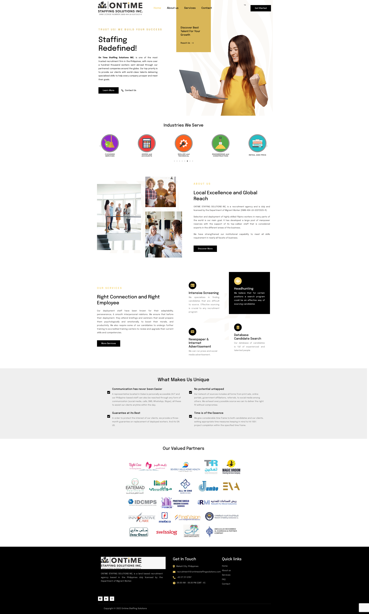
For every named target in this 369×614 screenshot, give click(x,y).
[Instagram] (112, 599)
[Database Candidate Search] (238, 327)
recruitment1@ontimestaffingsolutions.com (199, 572)
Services (190, 8)
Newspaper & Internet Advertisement (200, 343)
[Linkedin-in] (106, 599)
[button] (100, 146)
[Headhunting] (238, 281)
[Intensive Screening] (192, 285)
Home (157, 8)
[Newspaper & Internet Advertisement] (192, 332)
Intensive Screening (204, 293)
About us (172, 8)
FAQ (224, 579)
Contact (206, 8)
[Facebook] (100, 599)
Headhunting (243, 288)
